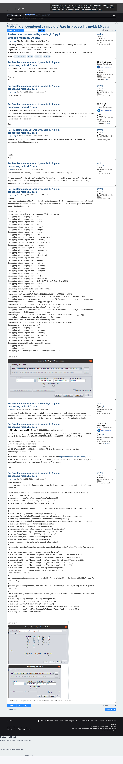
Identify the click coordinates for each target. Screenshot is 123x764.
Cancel (26, 755)
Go (33, 755)
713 (103, 166)
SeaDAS (47, 56)
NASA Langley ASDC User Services (21, 728)
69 (102, 70)
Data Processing (19, 56)
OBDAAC (38, 56)
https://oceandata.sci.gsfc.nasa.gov (74, 457)
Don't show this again (13, 24)
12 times (107, 123)
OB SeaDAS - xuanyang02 (19, 110)
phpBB (96, 726)
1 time (106, 80)
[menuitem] (67, 721)
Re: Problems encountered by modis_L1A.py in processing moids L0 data (34, 64)
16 (102, 37)
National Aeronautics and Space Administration (19, 729)
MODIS (30, 56)
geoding (100, 34)
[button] (112, 30)
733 (103, 114)
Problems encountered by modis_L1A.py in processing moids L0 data (58, 26)
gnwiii (99, 163)
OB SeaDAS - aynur (104, 62)
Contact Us (113, 724)
